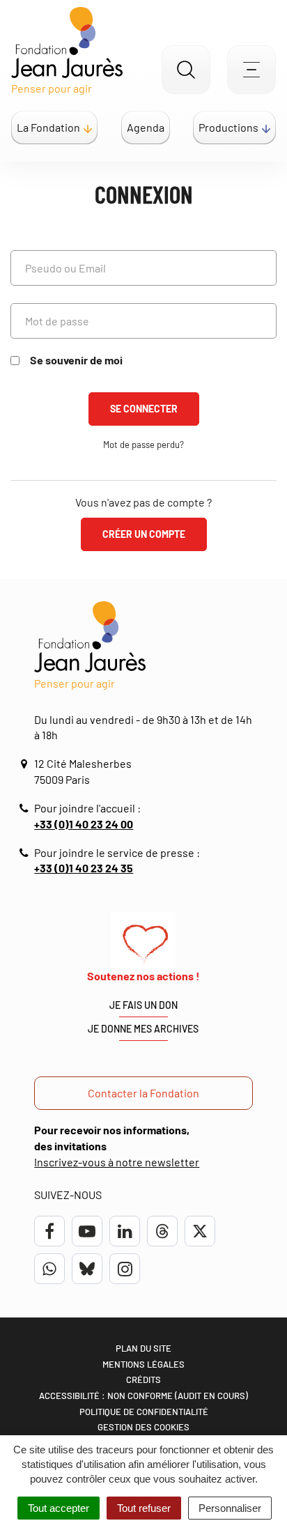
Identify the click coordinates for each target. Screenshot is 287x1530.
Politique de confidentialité (143, 1411)
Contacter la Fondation (143, 1092)
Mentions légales (143, 1364)
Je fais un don (143, 1005)
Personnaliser (230, 1508)
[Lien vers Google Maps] (26, 764)
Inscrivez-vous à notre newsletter (116, 1161)
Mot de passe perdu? (143, 444)
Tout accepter (58, 1508)
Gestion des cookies (143, 1426)
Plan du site (143, 1348)
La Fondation (48, 127)
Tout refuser (144, 1508)
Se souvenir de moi (76, 359)
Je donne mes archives (143, 1029)
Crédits (143, 1379)
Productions (228, 127)
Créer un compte (143, 534)
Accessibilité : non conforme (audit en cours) (143, 1395)
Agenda (145, 127)
